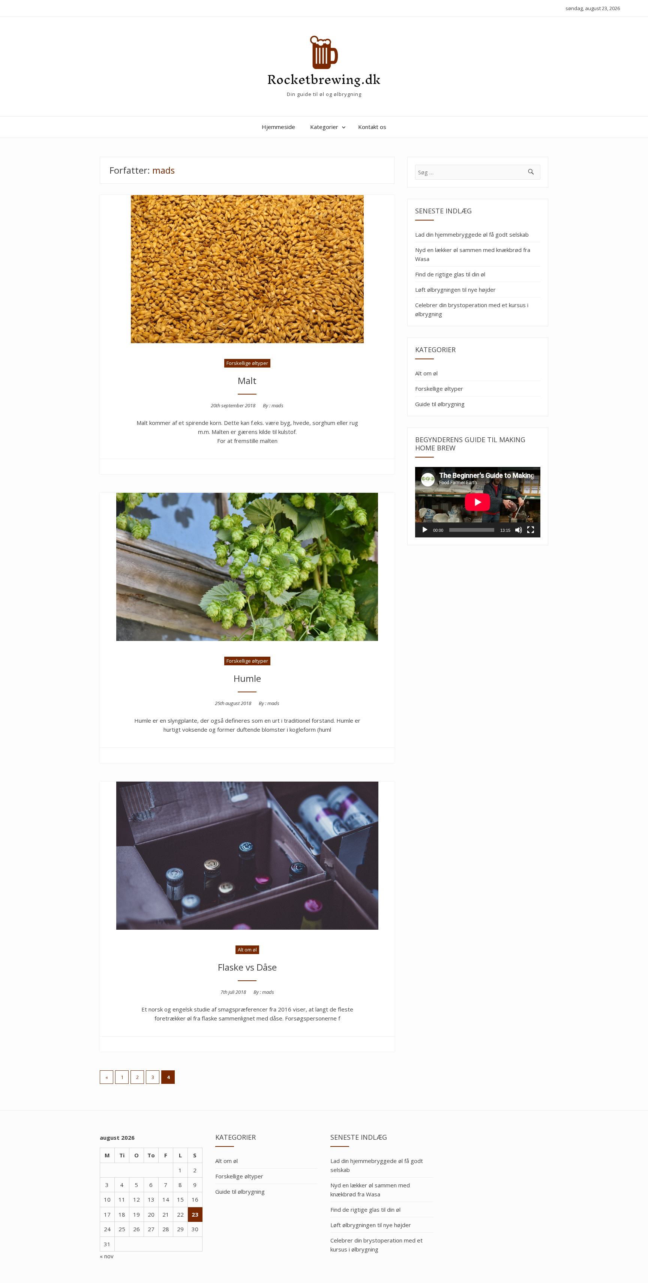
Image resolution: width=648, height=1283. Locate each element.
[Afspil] (425, 530)
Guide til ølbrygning (440, 404)
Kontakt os (372, 127)
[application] (477, 502)
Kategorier (324, 127)
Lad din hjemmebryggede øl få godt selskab (472, 234)
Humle (247, 678)
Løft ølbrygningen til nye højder (455, 289)
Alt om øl (247, 949)
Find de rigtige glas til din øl (450, 274)
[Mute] (518, 530)
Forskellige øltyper (247, 363)
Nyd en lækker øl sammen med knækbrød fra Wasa (472, 254)
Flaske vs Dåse (247, 967)
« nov (107, 1256)
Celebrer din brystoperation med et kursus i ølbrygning (471, 309)
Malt (247, 380)
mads (278, 405)
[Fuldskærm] (530, 530)
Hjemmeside (278, 127)
